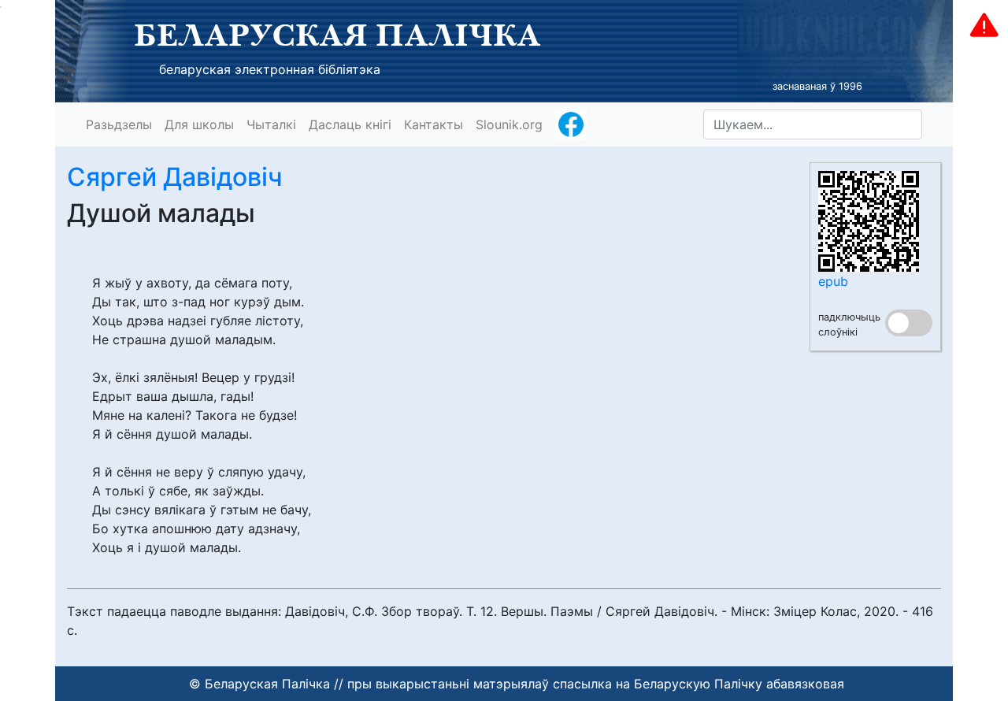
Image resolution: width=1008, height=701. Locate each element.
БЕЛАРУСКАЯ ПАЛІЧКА (337, 34)
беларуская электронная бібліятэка (269, 69)
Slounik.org (509, 124)
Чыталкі (271, 124)
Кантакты (433, 124)
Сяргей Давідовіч (175, 176)
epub (833, 281)
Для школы (199, 124)
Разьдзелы (119, 124)
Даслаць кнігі (350, 124)
